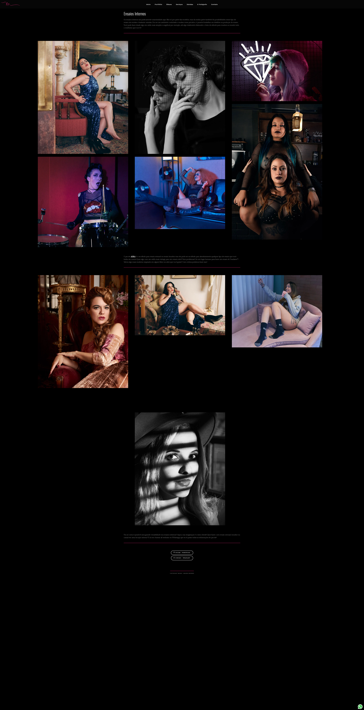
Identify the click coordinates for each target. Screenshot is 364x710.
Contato (214, 4)
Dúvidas (190, 4)
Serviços (179, 4)
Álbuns (169, 4)
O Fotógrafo (202, 4)
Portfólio (158, 4)
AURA (133, 257)
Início (148, 4)
